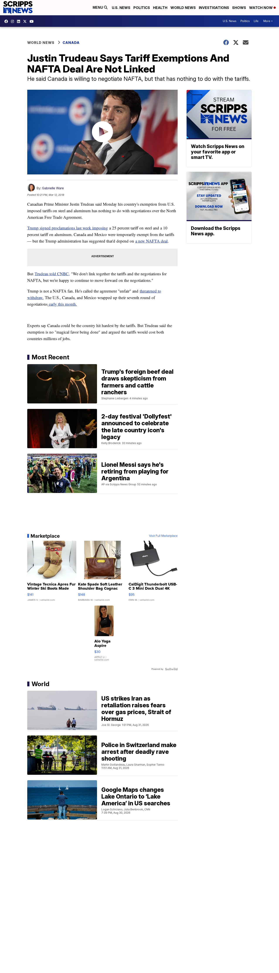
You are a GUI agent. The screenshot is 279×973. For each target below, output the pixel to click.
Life (256, 21)
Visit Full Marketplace (163, 535)
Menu (98, 7)
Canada (71, 42)
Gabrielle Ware (53, 188)
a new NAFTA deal (151, 241)
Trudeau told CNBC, (52, 273)
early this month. (62, 304)
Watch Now (261, 7)
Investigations (214, 7)
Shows (239, 7)
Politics (141, 7)
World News (183, 7)
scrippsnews (7, 21)
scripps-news (19, 21)
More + (268, 21)
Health (160, 7)
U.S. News (121, 7)
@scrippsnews (33, 21)
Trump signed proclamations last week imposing (67, 228)
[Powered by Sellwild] (171, 669)
